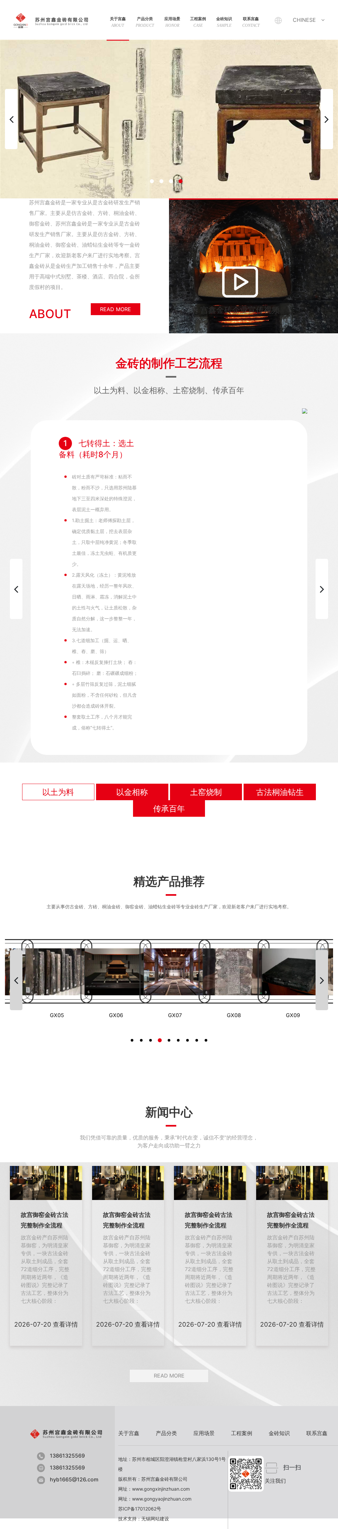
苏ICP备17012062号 (139, 1508)
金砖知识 (224, 22)
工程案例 (198, 22)
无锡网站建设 (155, 1518)
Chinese (304, 20)
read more (115, 309)
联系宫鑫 (251, 22)
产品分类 (145, 22)
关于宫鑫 (118, 22)
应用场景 (172, 22)
